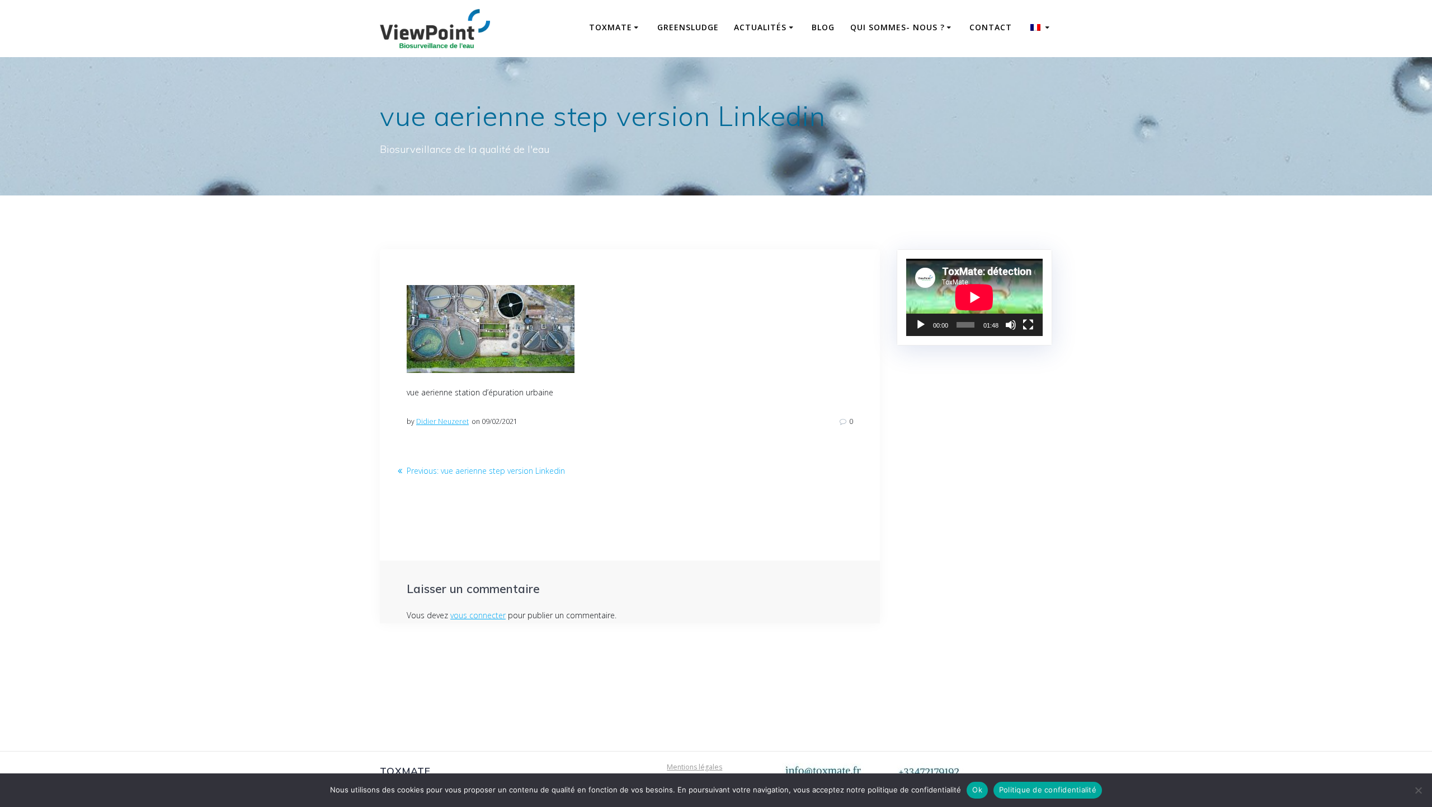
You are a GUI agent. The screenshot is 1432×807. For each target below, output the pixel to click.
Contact (990, 27)
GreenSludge (688, 27)
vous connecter (478, 615)
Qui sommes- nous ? (897, 27)
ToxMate (610, 27)
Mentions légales (694, 767)
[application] (974, 297)
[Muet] (1010, 324)
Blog (823, 27)
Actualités (760, 27)
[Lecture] (920, 324)
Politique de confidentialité (1047, 789)
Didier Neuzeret (442, 421)
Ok (977, 789)
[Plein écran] (1028, 324)
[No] (1418, 790)
